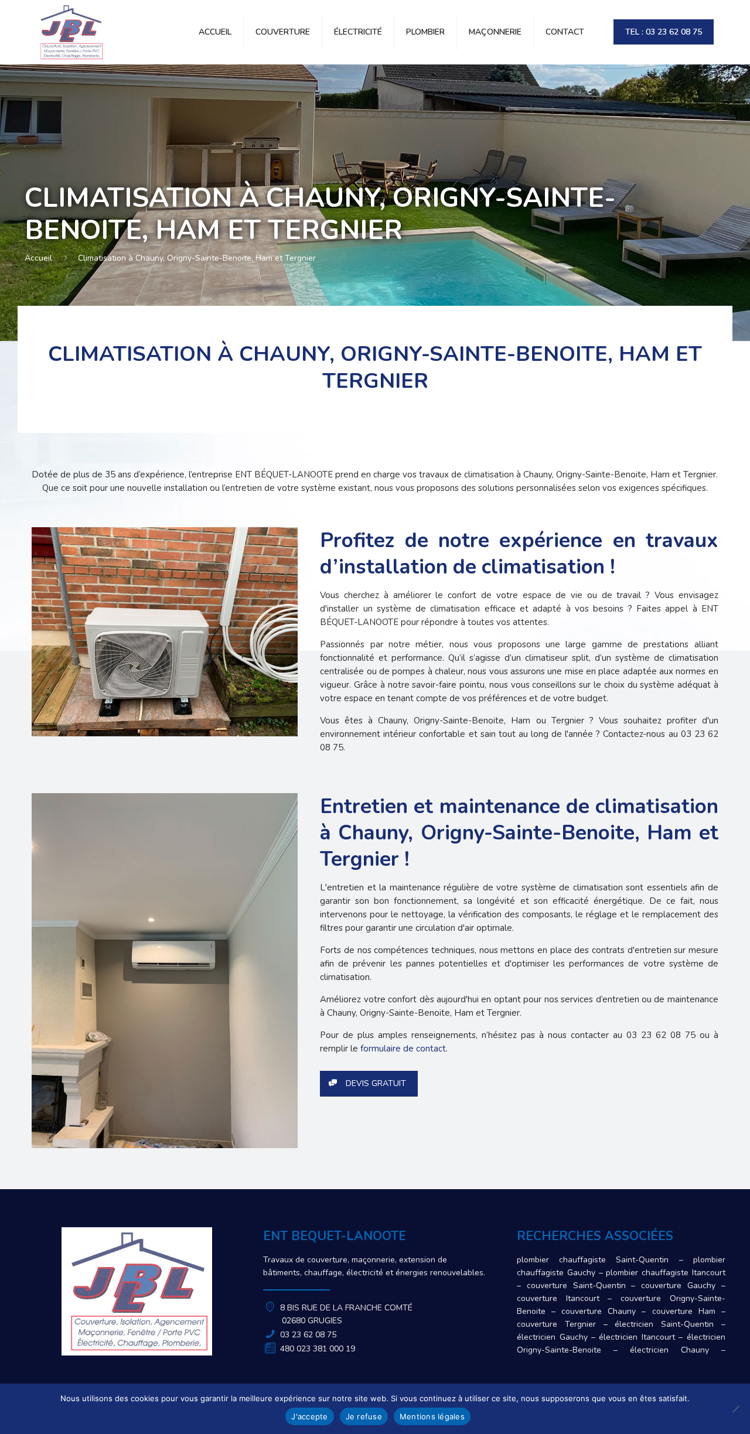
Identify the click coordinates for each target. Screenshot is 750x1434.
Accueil (38, 258)
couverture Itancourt (558, 1298)
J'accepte (309, 1416)
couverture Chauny (598, 1311)
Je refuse (364, 1416)
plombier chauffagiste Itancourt (665, 1272)
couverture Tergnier (556, 1324)
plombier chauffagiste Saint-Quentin (593, 1259)
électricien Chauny (669, 1350)
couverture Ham (683, 1311)
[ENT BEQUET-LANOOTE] (70, 32)
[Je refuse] (735, 1409)
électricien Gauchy (552, 1337)
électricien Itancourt (636, 1337)
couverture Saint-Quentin (576, 1285)
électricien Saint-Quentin (664, 1324)
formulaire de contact (403, 1048)
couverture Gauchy (678, 1285)
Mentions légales (432, 1416)
